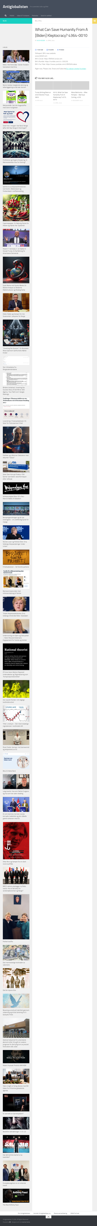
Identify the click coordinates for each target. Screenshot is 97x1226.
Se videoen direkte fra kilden (76, 69)
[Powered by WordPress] (10, 1222)
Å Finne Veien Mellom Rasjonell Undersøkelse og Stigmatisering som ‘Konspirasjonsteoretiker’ (15, 674)
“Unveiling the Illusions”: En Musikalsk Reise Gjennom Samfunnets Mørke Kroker (16, 350)
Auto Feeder (41, 40)
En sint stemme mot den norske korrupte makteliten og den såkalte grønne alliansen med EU (15, 816)
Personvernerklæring (60, 1213)
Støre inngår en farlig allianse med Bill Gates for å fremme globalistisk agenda (16, 1088)
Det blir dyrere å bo (9, 990)
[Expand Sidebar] (94, 21)
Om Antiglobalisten (24, 1213)
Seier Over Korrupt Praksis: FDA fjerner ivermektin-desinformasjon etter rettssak (15, 476)
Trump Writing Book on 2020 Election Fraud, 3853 (43, 94)
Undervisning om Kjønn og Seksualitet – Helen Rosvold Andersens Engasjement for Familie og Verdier (16, 638)
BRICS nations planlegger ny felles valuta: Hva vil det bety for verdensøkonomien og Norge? (14, 888)
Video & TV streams (23, 16)
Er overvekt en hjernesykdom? (13, 1114)
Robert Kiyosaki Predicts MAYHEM (14, 1065)
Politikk (12, 16)
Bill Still (38, 21)
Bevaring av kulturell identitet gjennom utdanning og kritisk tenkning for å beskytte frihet (16, 1012)
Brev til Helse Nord (9, 771)
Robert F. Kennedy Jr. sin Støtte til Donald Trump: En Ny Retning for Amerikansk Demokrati (14, 251)
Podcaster (35, 16)
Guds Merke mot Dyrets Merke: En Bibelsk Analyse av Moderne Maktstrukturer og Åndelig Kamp (14, 287)
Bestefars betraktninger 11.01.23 (14, 1132)
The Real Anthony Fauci (11, 1205)
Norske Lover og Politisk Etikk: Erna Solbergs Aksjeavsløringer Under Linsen (15, 544)
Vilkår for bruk (74, 1213)
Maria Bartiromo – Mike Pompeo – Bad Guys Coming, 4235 (79, 94)
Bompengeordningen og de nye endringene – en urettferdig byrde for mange (16, 520)
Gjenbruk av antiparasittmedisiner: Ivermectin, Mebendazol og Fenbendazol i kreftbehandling (14, 189)
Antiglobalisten (15, 6)
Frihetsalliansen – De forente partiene (16, 567)
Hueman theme (26, 1222)
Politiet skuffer (8, 941)
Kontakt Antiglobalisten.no (42, 1213)
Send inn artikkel (46, 16)
